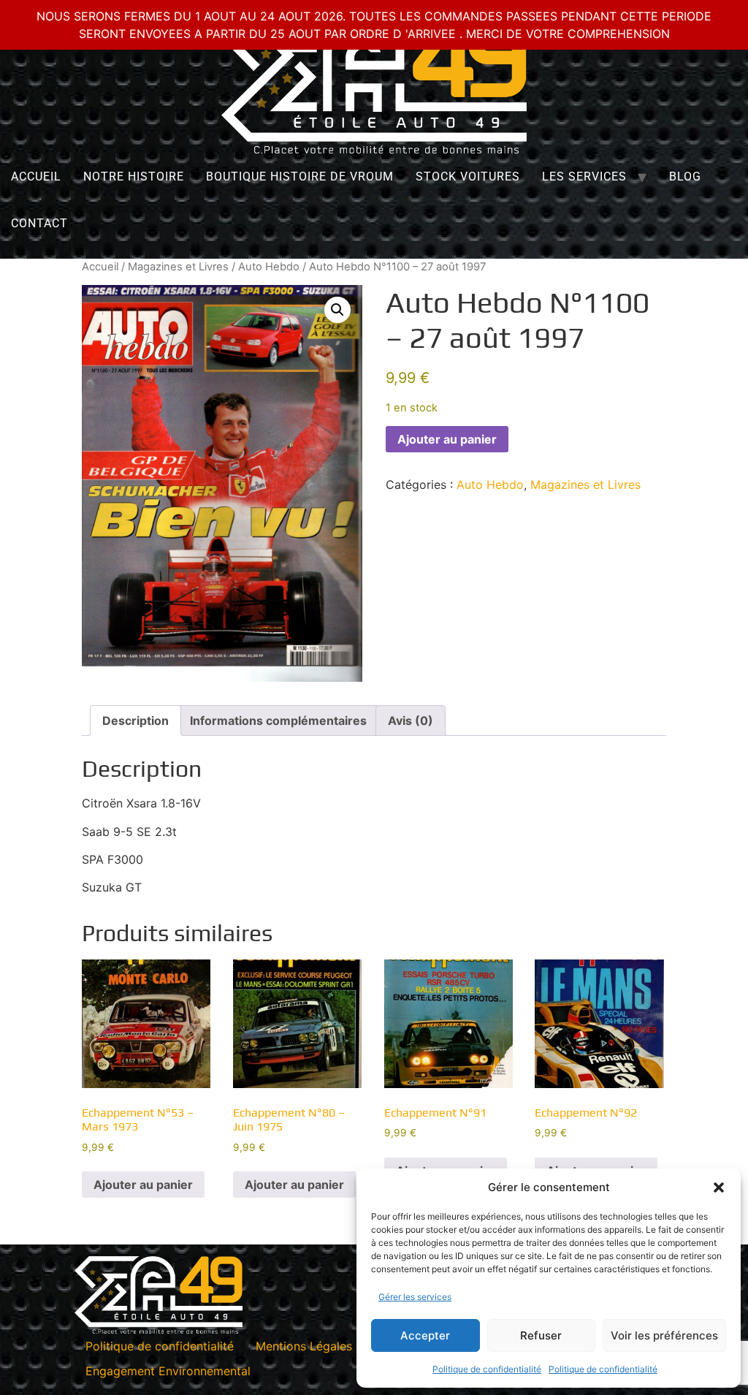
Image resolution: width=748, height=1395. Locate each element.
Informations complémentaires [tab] (278, 720)
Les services (584, 176)
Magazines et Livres (178, 266)
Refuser (541, 1335)
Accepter (425, 1335)
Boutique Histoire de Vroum (300, 176)
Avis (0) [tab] (410, 720)
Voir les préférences (664, 1335)
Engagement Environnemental (168, 1371)
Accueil (36, 176)
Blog (685, 176)
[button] (718, 1187)
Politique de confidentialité (486, 1369)
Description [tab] (135, 720)
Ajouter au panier (447, 439)
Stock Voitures (468, 176)
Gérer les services (414, 1296)
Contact (39, 223)
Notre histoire (133, 176)
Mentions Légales (304, 1346)
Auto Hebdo (268, 266)
